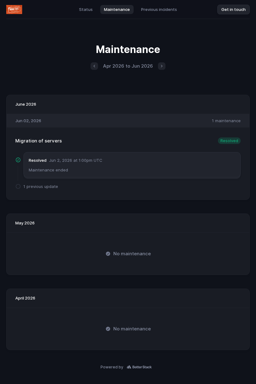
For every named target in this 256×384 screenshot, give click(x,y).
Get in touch (233, 9)
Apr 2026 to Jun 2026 (128, 66)
